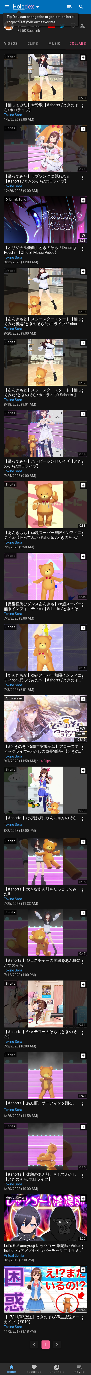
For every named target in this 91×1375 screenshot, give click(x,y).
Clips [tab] (32, 44)
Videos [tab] (11, 44)
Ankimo (28, 20)
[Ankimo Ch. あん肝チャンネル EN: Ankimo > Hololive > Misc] (9, 25)
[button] (27, 6)
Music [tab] (54, 44)
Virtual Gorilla (14, 1255)
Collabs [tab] (77, 44)
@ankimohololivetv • (31, 26)
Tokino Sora (13, 115)
